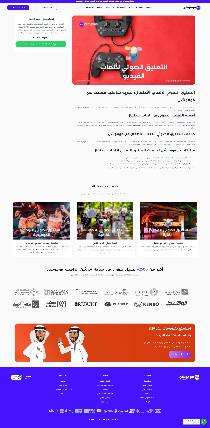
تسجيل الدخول (46, 7)
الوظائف (100, 7)
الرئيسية (149, 7)
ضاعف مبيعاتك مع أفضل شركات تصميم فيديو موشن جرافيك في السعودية (105, 1)
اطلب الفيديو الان (18, 7)
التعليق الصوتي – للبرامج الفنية (168, 243)
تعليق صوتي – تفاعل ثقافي (105, 243)
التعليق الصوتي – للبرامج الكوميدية (42, 243)
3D (132, 7)
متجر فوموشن (89, 7)
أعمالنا (108, 7)
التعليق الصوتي (121, 7)
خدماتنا (141, 7)
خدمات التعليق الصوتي (176, 134)
